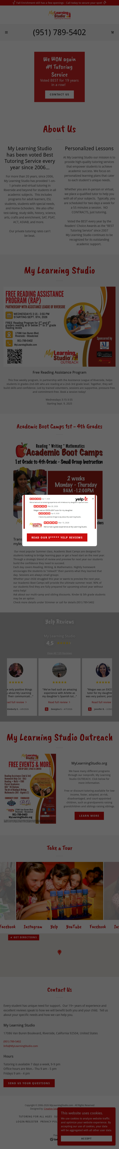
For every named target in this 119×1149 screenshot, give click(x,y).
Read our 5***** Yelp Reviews (57, 537)
